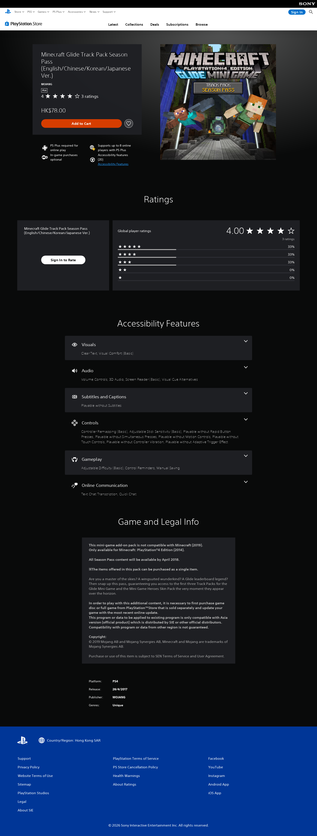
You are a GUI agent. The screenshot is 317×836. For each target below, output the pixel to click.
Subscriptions (177, 24)
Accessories (75, 12)
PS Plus (57, 12)
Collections (134, 24)
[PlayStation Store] (24, 23)
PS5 (29, 12)
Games (42, 12)
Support (108, 12)
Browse (202, 24)
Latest (113, 24)
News (93, 12)
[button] (113, 164)
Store (17, 12)
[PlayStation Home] (8, 12)
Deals (154, 24)
